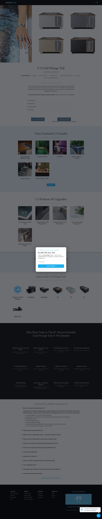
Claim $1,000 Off (51, 266)
